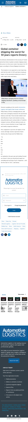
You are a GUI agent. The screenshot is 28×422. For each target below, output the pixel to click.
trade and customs (6, 231)
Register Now (14, 360)
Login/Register (20, 3)
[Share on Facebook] (18, 44)
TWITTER (20, 416)
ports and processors (7, 228)
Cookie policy (17, 405)
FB (12, 416)
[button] (2, 308)
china (3, 221)
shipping (16, 228)
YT (16, 416)
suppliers (22, 228)
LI (8, 416)
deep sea (8, 221)
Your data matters (7, 405)
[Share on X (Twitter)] (21, 44)
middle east (4, 226)
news (10, 226)
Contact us (13, 407)
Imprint (6, 407)
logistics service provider (18, 223)
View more (21, 294)
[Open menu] (2, 3)
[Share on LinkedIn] (25, 44)
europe (14, 221)
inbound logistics (6, 223)
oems (23, 226)
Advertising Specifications (15, 408)
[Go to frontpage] (10, 3)
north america (17, 226)
